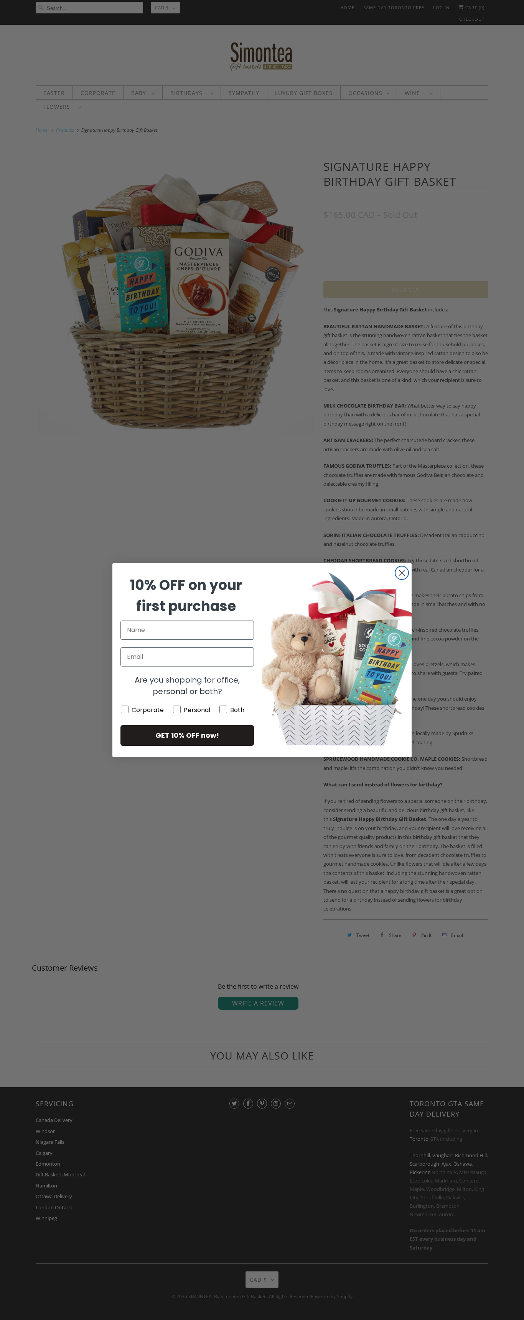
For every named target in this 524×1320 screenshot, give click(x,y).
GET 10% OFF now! (187, 735)
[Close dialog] (402, 573)
